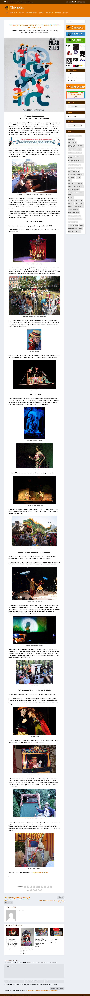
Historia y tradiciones (31, 12)
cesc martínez (72, 150)
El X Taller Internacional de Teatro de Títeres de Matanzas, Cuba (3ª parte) (27, 949)
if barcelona (78, 168)
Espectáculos (13, 12)
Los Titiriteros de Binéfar (75, 183)
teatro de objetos (73, 209)
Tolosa (70, 219)
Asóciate (70, 73)
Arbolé (79, 136)
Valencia (70, 231)
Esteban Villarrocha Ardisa (74, 156)
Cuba (79, 150)
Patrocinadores (71, 80)
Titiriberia (71, 216)
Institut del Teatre (73, 171)
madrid (70, 186)
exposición (71, 165)
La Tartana (71, 177)
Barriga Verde (72, 142)
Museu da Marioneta (74, 189)
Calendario (58, 12)
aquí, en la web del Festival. (40, 872)
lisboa (78, 177)
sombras (70, 206)
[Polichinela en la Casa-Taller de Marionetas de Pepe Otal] (56, 932)
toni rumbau (77, 219)
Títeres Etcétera (73, 225)
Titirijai (78, 216)
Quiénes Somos (49, 12)
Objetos (70, 197)
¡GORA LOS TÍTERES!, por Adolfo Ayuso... (23, 2)
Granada (70, 168)
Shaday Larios (79, 203)
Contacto (65, 12)
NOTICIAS (31, 32)
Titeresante (22, 30)
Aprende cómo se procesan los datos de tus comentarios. (43, 990)
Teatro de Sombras (73, 212)
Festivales (21, 12)
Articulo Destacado (38, 30)
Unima (81, 225)
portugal (71, 203)
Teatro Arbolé (79, 206)
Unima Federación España (75, 228)
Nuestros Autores (72, 116)
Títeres (75, 222)
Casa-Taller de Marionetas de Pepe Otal (75, 146)
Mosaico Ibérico (78, 186)
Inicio (7, 12)
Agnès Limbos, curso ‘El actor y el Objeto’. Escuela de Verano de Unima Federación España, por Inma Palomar (41, 941)
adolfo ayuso (72, 136)
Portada (37, 32)
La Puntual (80, 174)
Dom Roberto (78, 153)
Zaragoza (77, 231)
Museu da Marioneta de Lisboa (74, 193)
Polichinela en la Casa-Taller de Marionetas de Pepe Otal (56, 939)
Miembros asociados (73, 77)
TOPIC (69, 222)
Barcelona (71, 139)
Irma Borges (71, 174)
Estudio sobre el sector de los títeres (75, 161)
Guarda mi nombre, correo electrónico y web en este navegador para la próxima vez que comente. (32, 984)
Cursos (70, 153)
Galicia (78, 165)
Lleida (70, 180)
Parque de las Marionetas (75, 200)
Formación (41, 12)
